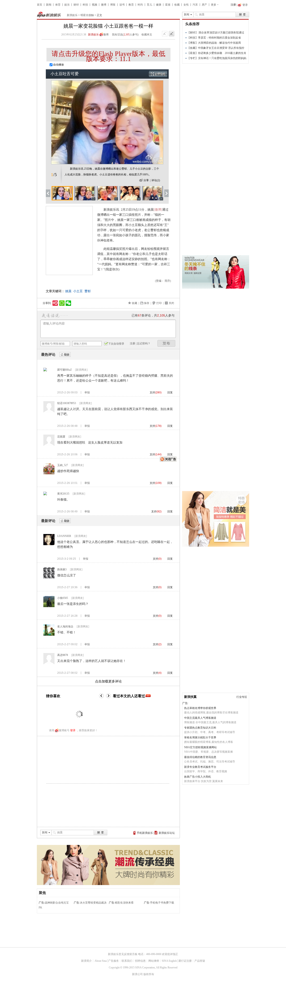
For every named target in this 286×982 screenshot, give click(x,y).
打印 (159, 303)
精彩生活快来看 (124, 902)
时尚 (140, 4)
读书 (122, 4)
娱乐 (67, 4)
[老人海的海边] (49, 634)
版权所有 (148, 974)
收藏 (177, 4)
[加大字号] (171, 34)
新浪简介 (86, 960)
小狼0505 (62, 598)
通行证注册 (185, 960)
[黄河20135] (45, 494)
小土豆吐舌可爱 (64, 74)
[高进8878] (49, 663)
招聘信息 (140, 960)
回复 (170, 392)
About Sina (101, 960)
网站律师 (153, 960)
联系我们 (127, 960)
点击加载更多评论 (108, 681)
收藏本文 (146, 34)
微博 (103, 4)
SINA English (169, 960)
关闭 (171, 303)
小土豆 (78, 291)
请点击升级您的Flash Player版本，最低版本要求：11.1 (108, 56)
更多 (213, 4)
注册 (233, 4)
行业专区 (241, 696)
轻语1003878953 (66, 403)
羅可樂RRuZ (64, 369)
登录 (73, 730)
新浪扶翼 (190, 696)
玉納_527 (62, 465)
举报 (87, 392)
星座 (167, 4)
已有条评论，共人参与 (153, 315)
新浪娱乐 (72, 15)
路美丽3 (62, 569)
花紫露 (61, 436)
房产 (204, 4)
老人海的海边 (65, 626)
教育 (131, 4)
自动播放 (58, 64)
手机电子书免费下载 (162, 902)
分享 (146, 180)
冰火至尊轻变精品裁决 (93, 902)
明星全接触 (87, 15)
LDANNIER (64, 536)
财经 (76, 4)
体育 (58, 4)
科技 (85, 4)
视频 (94, 4)
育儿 (149, 4)
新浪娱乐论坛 (167, 832)
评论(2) (155, 180)
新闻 (48, 4)
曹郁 (87, 291)
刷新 (65, 354)
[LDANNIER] (49, 544)
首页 (39, 4)
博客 (113, 4)
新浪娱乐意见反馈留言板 (122, 954)
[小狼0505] (49, 606)
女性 (186, 4)
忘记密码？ (143, 343)
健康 (158, 4)
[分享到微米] (55, 303)
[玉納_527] (49, 473)
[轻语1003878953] (49, 411)
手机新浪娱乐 (145, 832)
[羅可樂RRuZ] (45, 370)
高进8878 (62, 655)
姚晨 (68, 291)
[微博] (158, 209)
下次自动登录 (116, 343)
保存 (146, 303)
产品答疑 (199, 960)
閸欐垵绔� (166, 343)
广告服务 (113, 960)
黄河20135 (63, 493)
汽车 (195, 4)
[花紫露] (49, 444)
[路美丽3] (49, 577)
